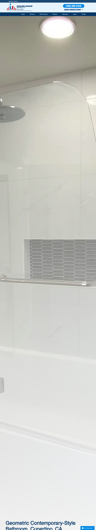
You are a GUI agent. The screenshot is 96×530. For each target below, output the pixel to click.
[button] (32, 14)
